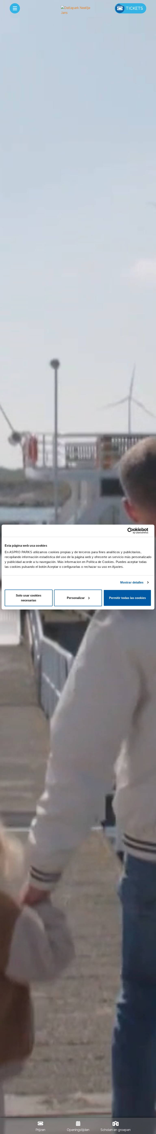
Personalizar (76, 597)
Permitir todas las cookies (127, 597)
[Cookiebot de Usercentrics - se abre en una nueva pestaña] (133, 531)
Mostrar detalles (132, 582)
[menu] (15, 8)
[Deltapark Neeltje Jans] (78, 10)
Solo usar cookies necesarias (28, 597)
